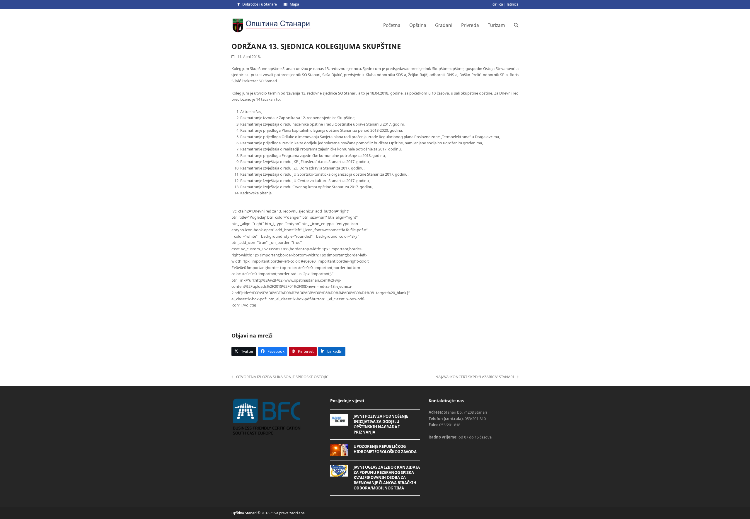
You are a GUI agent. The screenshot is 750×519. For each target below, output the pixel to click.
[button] (516, 25)
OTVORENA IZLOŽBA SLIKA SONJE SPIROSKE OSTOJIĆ (279, 377)
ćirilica (497, 4)
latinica (513, 4)
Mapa (294, 4)
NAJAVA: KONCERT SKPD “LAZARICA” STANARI (474, 377)
